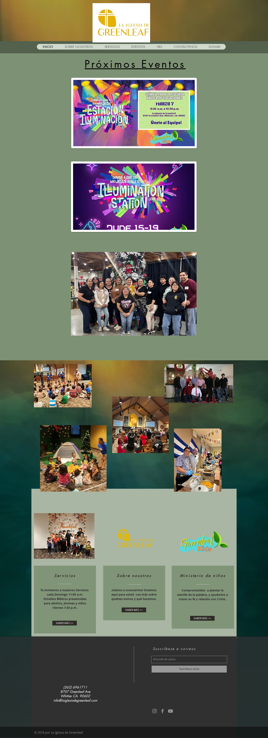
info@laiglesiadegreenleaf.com (75, 700)
